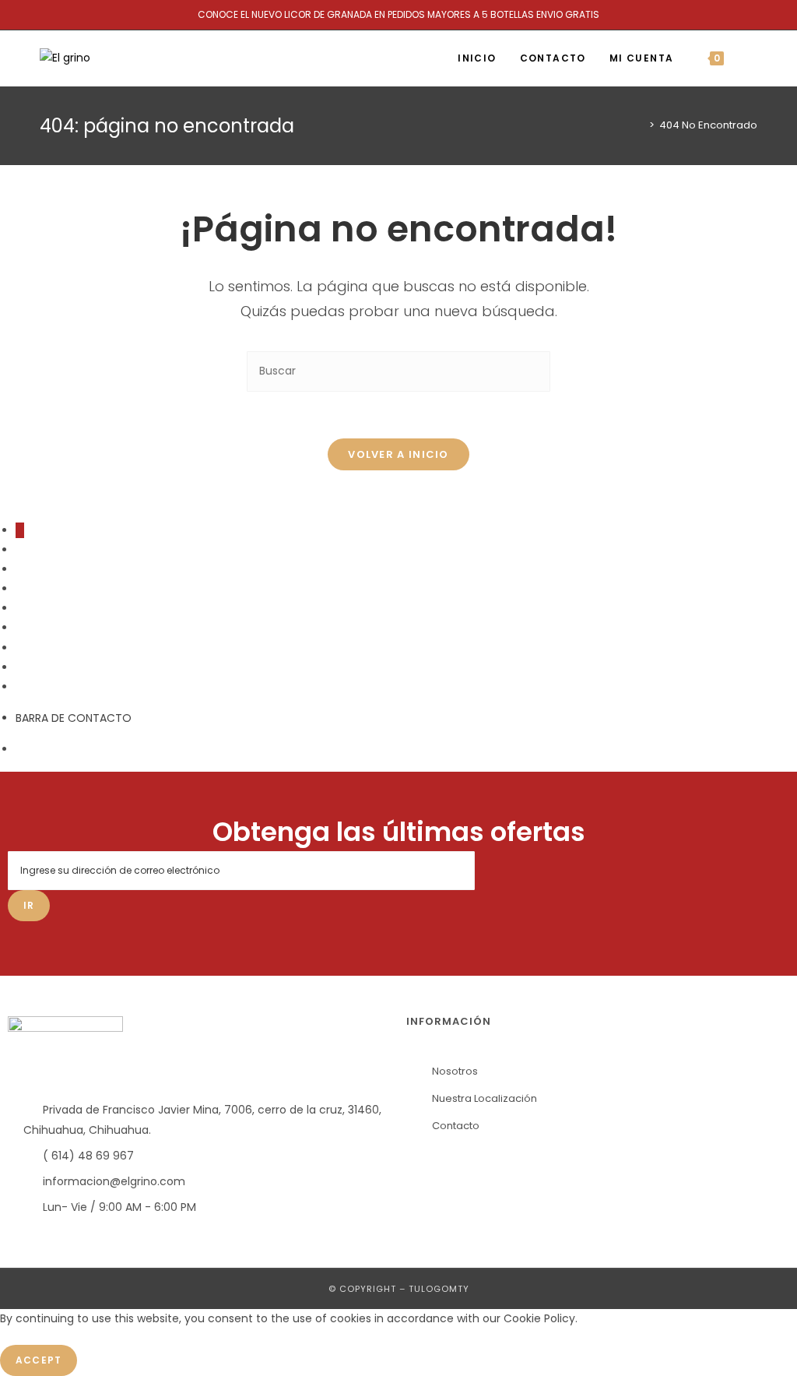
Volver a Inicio (398, 454)
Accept (38, 1360)
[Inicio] (640, 125)
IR (28, 905)
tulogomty (439, 1289)
